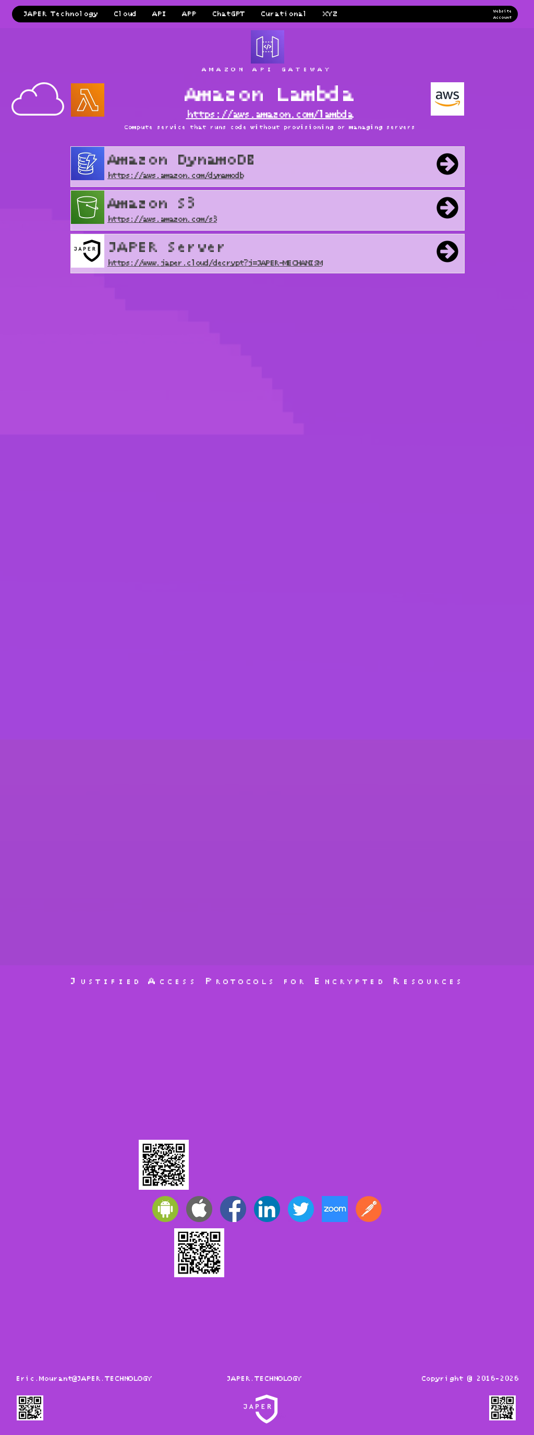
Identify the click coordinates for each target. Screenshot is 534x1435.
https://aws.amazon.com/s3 (162, 219)
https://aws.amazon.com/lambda (269, 114)
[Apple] (199, 1209)
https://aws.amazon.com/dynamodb (175, 175)
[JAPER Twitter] (301, 1209)
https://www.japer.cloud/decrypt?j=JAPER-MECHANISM (214, 263)
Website (502, 11)
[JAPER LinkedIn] (267, 1209)
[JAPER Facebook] (233, 1209)
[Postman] (369, 1209)
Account (502, 18)
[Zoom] (335, 1209)
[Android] (165, 1209)
